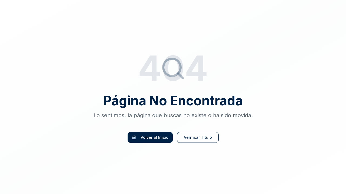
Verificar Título (198, 137)
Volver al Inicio (154, 137)
